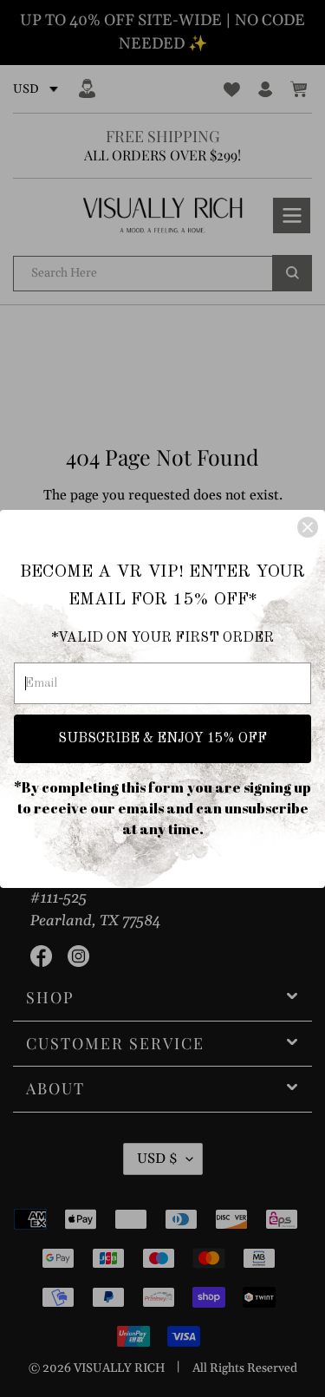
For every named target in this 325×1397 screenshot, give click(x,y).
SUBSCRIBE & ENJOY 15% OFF (162, 739)
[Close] (307, 527)
